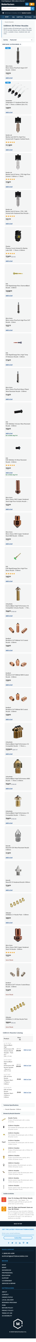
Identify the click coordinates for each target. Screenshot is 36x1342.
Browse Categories (11, 44)
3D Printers (28, 17)
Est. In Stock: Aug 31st (11, 435)
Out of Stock (9, 960)
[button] (17, 12)
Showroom (6, 1270)
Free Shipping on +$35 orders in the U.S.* (13, 1)
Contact (5, 1294)
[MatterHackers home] (7, 4)
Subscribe (17, 1238)
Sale (13, 17)
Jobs (4, 1305)
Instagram (16, 1243)
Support (5, 1278)
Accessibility (7, 1316)
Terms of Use (7, 1313)
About (4, 1292)
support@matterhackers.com (15, 1256)
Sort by (5, 40)
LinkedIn (20, 1243)
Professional (7, 1273)
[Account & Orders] (27, 4)
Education (6, 1275)
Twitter (12, 1243)
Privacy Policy (7, 1310)
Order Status (7, 1297)
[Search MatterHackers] (32, 9)
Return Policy (7, 1308)
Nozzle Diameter (9, 22)
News (4, 1267)
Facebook (8, 1243)
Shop (4, 1265)
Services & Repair (8, 1283)
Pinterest (23, 1243)
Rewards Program (9, 1302)
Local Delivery (8, 1300)
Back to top (18, 1223)
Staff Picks (20, 17)
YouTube (27, 1243)
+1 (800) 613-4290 (8, 1253)
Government (7, 1281)
